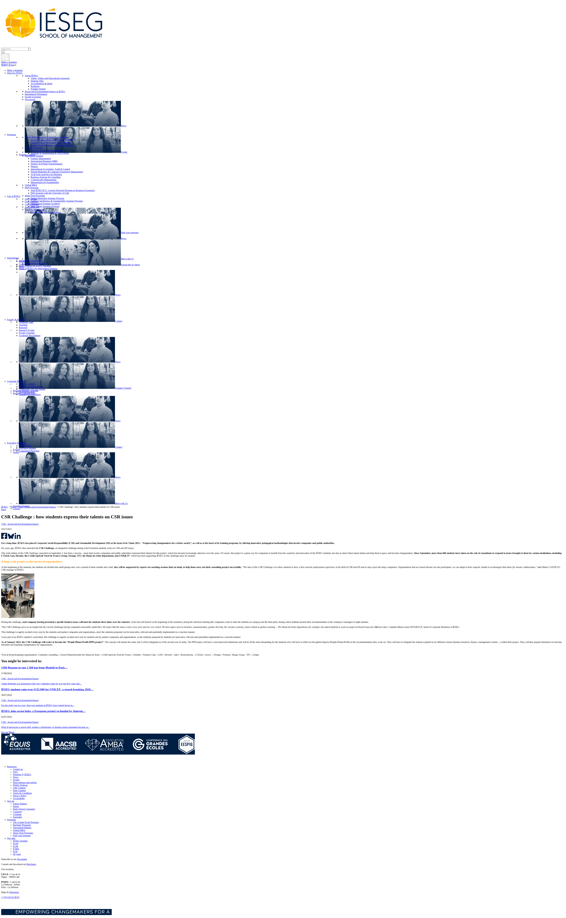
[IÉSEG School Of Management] (61, 46)
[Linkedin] (31, 761)
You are (10, 801)
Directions (14, 892)
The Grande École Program (26, 822)
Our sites (11, 838)
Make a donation (9, 62)
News (13, 507)
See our (7, 732)
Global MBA (19, 830)
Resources (12, 766)
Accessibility (19, 798)
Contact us (18, 769)
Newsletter (22, 859)
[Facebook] (4, 761)
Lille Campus (19, 788)
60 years (17, 854)
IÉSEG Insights (20, 841)
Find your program (22, 835)
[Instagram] (17, 761)
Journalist (17, 817)
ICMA (16, 849)
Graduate (17, 814)
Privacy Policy (20, 796)
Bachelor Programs (22, 825)
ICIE (15, 851)
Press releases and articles (25, 782)
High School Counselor (24, 809)
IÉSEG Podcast (20, 785)
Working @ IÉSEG (22, 774)
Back (3, 509)
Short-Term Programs (23, 833)
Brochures (31, 864)
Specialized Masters (22, 827)
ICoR (15, 846)
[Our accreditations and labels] (98, 753)
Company (17, 811)
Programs (11, 819)
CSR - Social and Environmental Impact (37, 507)
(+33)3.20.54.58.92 (10, 897)
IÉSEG (4, 507)
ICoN (15, 843)
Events (16, 780)
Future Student (20, 803)
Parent (16, 806)
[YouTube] (24, 761)
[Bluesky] (11, 761)
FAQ (15, 772)
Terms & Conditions (22, 793)
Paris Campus (19, 790)
